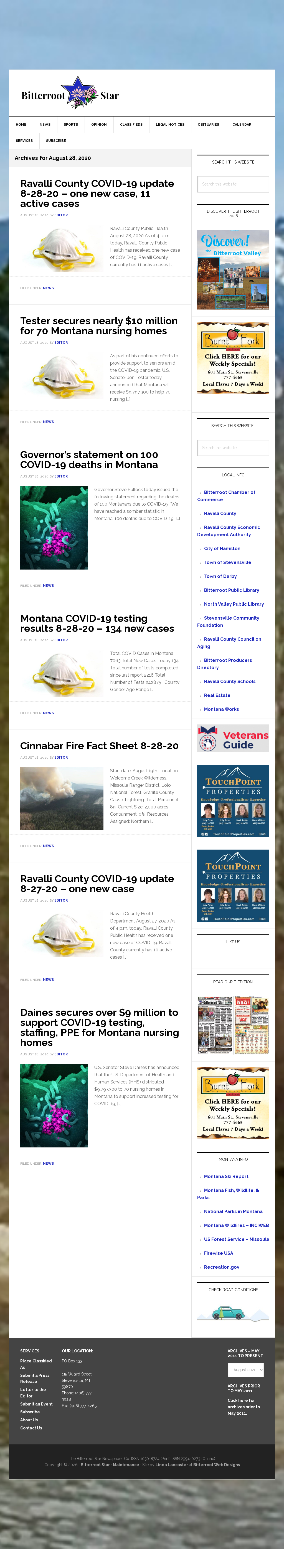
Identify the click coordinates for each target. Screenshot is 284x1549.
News (48, 288)
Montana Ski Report (226, 1176)
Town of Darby (220, 576)
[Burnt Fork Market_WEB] (233, 391)
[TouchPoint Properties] (233, 834)
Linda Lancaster (172, 1465)
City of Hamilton (222, 548)
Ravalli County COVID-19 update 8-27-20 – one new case (97, 883)
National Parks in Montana (233, 1211)
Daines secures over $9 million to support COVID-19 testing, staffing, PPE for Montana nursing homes (99, 1027)
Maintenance (126, 1465)
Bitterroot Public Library (231, 590)
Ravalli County (220, 513)
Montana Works (221, 709)
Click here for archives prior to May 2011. (244, 1407)
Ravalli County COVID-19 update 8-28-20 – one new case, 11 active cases (97, 193)
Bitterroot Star (142, 92)
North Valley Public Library (234, 604)
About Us (29, 1420)
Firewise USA (218, 1253)
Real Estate (217, 695)
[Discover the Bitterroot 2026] (233, 307)
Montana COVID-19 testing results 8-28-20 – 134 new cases (97, 623)
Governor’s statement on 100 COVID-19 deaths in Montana (89, 459)
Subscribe (30, 1412)
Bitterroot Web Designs (216, 1465)
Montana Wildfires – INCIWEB (236, 1225)
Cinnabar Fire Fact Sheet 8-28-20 (99, 745)
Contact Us (31, 1428)
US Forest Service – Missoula (236, 1239)
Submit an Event (36, 1404)
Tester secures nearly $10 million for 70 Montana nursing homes (99, 325)
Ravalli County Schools (230, 681)
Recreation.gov (221, 1267)
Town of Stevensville (227, 562)
